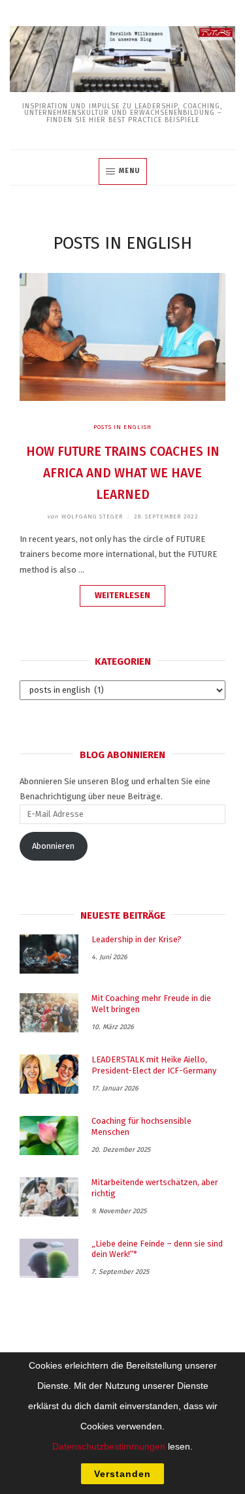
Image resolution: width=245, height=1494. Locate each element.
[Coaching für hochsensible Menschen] (49, 1135)
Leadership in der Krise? (136, 939)
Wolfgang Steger (85, 517)
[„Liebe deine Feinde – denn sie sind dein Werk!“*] (49, 1258)
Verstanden (122, 1474)
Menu (129, 171)
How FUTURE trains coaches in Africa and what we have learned (123, 473)
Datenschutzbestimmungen (108, 1446)
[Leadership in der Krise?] (49, 954)
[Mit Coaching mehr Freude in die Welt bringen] (49, 1012)
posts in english (122, 427)
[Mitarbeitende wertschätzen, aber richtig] (49, 1196)
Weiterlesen (130, 598)
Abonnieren (53, 846)
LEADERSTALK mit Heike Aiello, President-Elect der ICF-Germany (153, 1065)
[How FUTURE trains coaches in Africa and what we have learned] (122, 398)
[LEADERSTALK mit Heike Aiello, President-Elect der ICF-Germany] (49, 1074)
